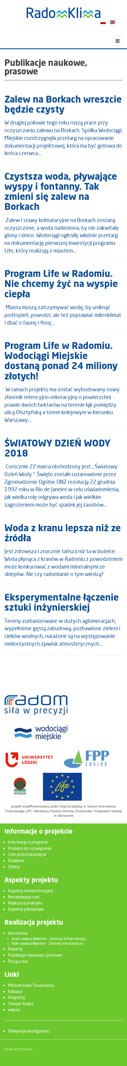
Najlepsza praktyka (25, 902)
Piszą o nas (18, 961)
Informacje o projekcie (28, 842)
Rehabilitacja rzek (24, 896)
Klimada (15, 991)
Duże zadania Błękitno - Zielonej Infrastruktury (49, 939)
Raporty (15, 948)
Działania (16, 860)
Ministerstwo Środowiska (31, 985)
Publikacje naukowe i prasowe (35, 955)
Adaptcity (16, 997)
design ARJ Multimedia (18, 1049)
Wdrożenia (17, 933)
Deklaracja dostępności (29, 1030)
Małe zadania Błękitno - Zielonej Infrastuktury (48, 943)
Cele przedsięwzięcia (27, 854)
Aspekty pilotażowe (26, 909)
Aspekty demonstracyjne (30, 890)
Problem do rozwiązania (29, 848)
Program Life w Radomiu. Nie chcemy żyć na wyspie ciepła (61, 284)
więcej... (15, 1009)
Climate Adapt (20, 1003)
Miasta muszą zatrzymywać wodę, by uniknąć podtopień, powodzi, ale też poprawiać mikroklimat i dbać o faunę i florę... (62, 314)
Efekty (14, 866)
